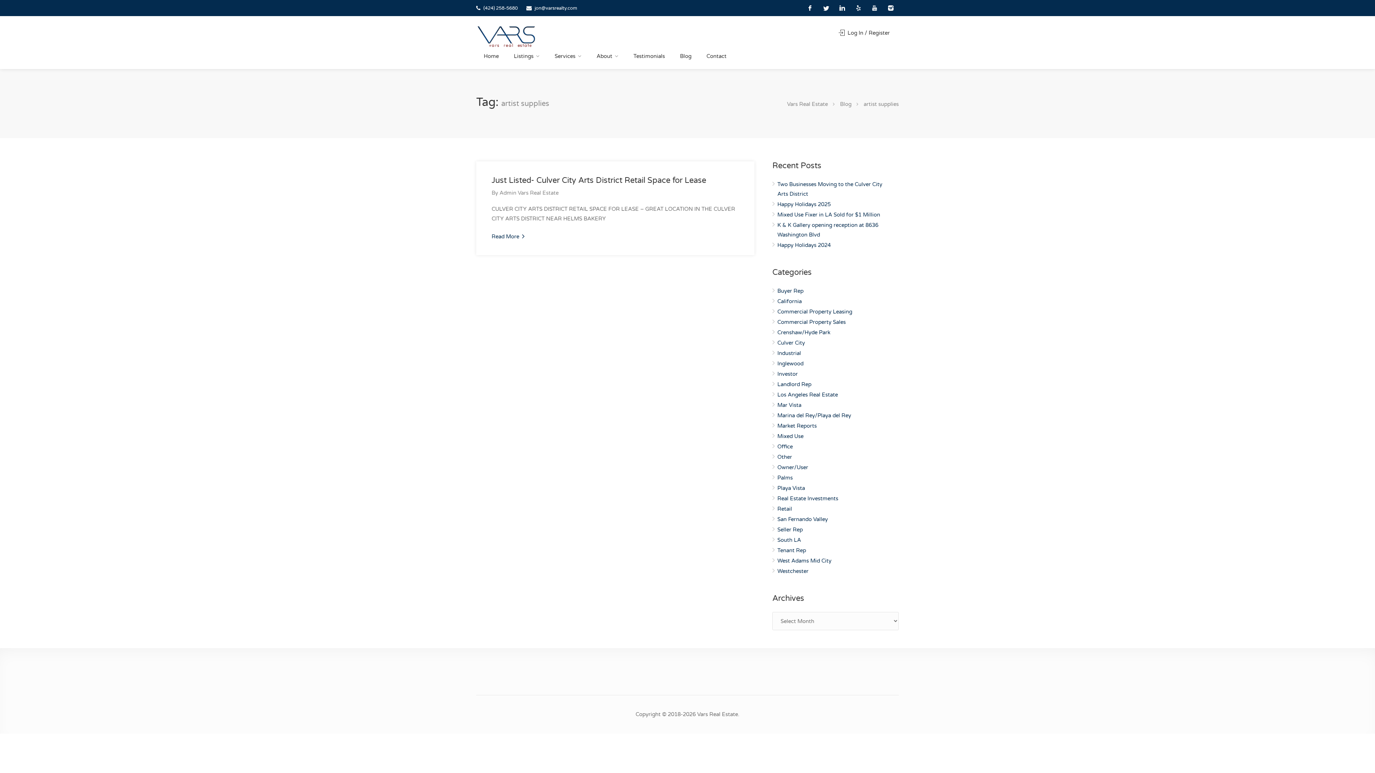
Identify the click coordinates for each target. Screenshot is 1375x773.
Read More (506, 236)
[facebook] (810, 8)
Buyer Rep (790, 291)
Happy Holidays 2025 (804, 204)
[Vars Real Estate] (506, 36)
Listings (524, 56)
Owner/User (792, 467)
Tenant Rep (791, 550)
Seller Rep (790, 529)
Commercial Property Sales (811, 322)
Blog (685, 56)
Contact (716, 56)
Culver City (791, 343)
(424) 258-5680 (500, 8)
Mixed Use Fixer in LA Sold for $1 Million (828, 215)
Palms (785, 478)
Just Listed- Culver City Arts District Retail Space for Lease (599, 180)
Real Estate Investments (807, 498)
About (604, 56)
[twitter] (826, 8)
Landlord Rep (794, 384)
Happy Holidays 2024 (804, 245)
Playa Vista (791, 488)
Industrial (789, 353)
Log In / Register (868, 33)
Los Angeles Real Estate (807, 395)
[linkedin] (842, 8)
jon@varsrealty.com (556, 8)
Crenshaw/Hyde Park (803, 332)
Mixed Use (790, 436)
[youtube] (875, 8)
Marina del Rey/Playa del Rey (814, 415)
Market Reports (797, 426)
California (789, 301)
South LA (789, 540)
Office (785, 446)
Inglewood (790, 363)
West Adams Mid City (804, 561)
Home (491, 56)
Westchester (793, 571)
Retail (784, 509)
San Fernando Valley (802, 519)
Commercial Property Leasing (814, 311)
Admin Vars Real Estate (529, 193)
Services (565, 56)
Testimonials (649, 56)
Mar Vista (789, 405)
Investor (787, 374)
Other (784, 457)
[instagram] (891, 8)
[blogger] (858, 8)
